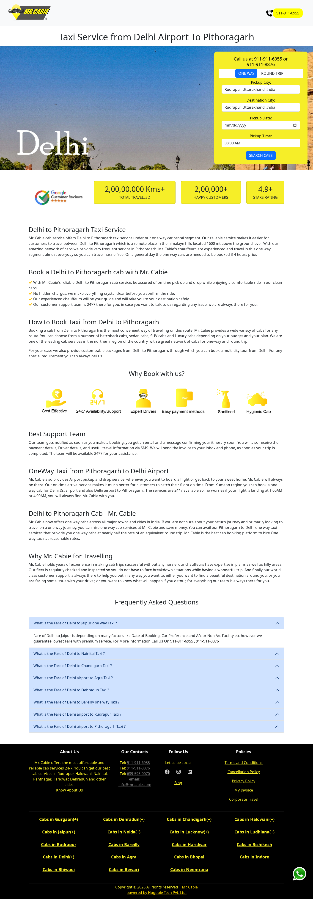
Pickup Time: (261, 135)
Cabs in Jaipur (56, 832)
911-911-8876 (207, 641)
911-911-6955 (287, 13)
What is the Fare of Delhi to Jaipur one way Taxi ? (75, 623)
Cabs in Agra (124, 857)
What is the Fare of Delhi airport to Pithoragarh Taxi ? (79, 726)
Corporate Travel (243, 799)
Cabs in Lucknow (187, 832)
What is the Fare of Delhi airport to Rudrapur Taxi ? (77, 714)
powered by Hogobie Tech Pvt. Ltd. (156, 892)
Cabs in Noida (121, 832)
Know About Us (69, 790)
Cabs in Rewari (124, 869)
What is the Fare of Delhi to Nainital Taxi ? (69, 653)
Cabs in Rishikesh (254, 844)
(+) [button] (75, 819)
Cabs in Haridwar (189, 844)
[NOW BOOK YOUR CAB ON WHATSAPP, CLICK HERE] (299, 873)
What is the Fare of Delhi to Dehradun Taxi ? (71, 689)
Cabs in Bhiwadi (59, 869)
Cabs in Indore (254, 857)
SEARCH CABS (261, 155)
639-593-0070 (138, 773)
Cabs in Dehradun (121, 819)
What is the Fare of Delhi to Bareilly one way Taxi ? (76, 702)
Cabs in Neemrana (189, 869)
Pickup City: (261, 82)
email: (134, 779)
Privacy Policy (243, 780)
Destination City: (261, 100)
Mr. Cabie (190, 887)
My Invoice (243, 790)
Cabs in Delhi (56, 857)
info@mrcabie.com (134, 784)
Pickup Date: (261, 118)
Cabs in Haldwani (251, 819)
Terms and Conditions (244, 762)
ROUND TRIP (272, 73)
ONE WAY (246, 73)
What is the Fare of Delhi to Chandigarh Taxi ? (72, 665)
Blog (178, 782)
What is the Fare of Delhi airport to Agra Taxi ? (73, 677)
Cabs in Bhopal (189, 857)
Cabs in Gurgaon (56, 819)
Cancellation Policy (244, 771)
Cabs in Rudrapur (58, 844)
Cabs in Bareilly (124, 844)
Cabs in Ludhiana (251, 832)
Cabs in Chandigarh (186, 819)
